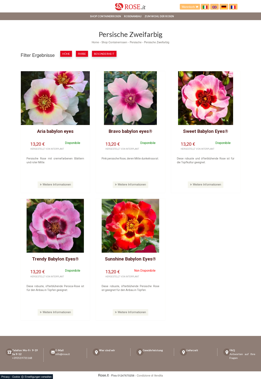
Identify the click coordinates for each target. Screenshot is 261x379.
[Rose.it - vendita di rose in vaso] (205, 7)
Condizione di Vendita (150, 375)
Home (95, 42)
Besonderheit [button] (104, 53)
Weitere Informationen (57, 184)
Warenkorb (189, 7)
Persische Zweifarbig (156, 42)
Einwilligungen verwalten (38, 376)
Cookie (16, 376)
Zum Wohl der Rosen (159, 16)
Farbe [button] (82, 53)
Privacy (5, 376)
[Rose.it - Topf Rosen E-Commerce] (224, 7)
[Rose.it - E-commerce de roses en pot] (233, 7)
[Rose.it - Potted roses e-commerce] (214, 7)
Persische (136, 42)
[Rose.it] (130, 5)
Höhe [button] (66, 53)
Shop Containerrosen (105, 16)
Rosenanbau (133, 16)
